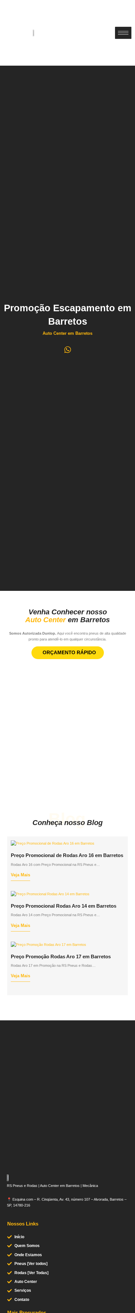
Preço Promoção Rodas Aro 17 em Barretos (61, 956)
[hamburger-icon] (123, 33)
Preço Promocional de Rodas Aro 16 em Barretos (67, 855)
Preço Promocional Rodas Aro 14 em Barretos (63, 906)
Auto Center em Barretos (67, 333)
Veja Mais (20, 875)
